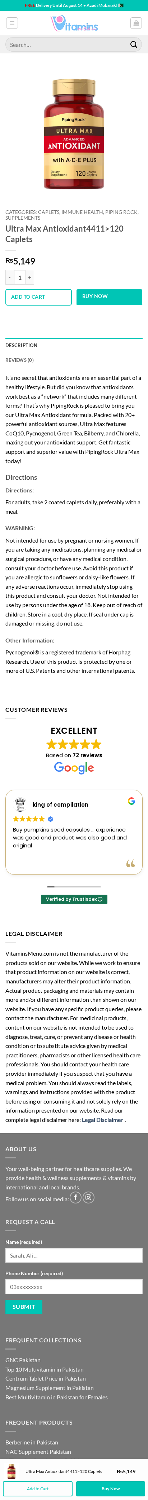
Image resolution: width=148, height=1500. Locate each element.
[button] (12, 23)
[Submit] (134, 44)
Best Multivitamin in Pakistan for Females (56, 1397)
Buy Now (95, 296)
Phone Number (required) (34, 1273)
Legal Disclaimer (103, 1119)
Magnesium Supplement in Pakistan (49, 1387)
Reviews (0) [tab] (19, 360)
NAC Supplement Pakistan (38, 1451)
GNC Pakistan (23, 1359)
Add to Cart (37, 1488)
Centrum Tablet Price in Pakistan (45, 1378)
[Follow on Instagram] (88, 1197)
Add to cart (28, 297)
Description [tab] (21, 345)
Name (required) (23, 1242)
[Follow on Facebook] (76, 1197)
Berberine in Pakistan (31, 1442)
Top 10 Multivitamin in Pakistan (44, 1369)
